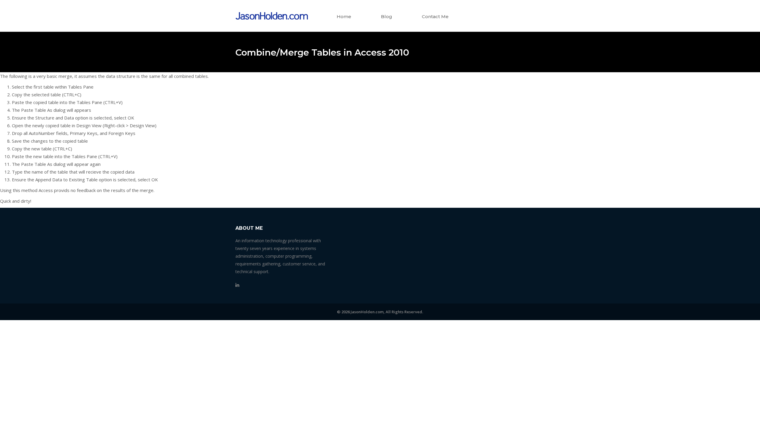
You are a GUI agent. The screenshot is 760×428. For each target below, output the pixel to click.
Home (344, 16)
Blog (386, 16)
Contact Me (435, 16)
